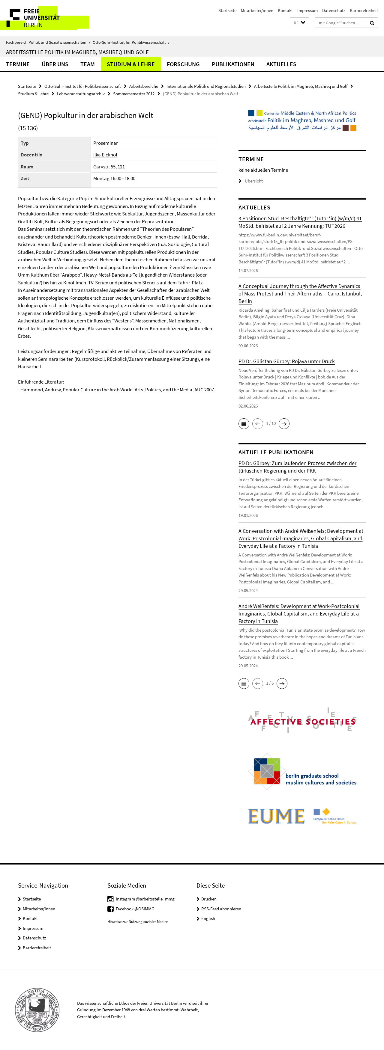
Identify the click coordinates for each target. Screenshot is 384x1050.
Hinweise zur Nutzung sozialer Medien (137, 921)
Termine (18, 64)
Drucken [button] (209, 899)
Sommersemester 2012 (133, 93)
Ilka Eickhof (105, 154)
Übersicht (254, 181)
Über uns (55, 64)
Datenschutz (333, 10)
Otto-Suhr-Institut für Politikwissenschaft (131, 42)
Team (87, 64)
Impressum (307, 10)
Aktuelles (281, 64)
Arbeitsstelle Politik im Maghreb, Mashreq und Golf (77, 51)
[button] (299, 22)
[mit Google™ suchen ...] (372, 23)
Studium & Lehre (131, 64)
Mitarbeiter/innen (257, 10)
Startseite (227, 10)
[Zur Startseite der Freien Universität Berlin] (50, 18)
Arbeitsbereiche (143, 86)
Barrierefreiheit (364, 10)
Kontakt (285, 10)
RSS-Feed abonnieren (221, 909)
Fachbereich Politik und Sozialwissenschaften (48, 42)
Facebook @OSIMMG (135, 909)
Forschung (183, 64)
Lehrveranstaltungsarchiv (81, 93)
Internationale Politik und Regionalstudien (206, 86)
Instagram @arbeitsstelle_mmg (145, 899)
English (208, 918)
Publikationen (233, 64)
